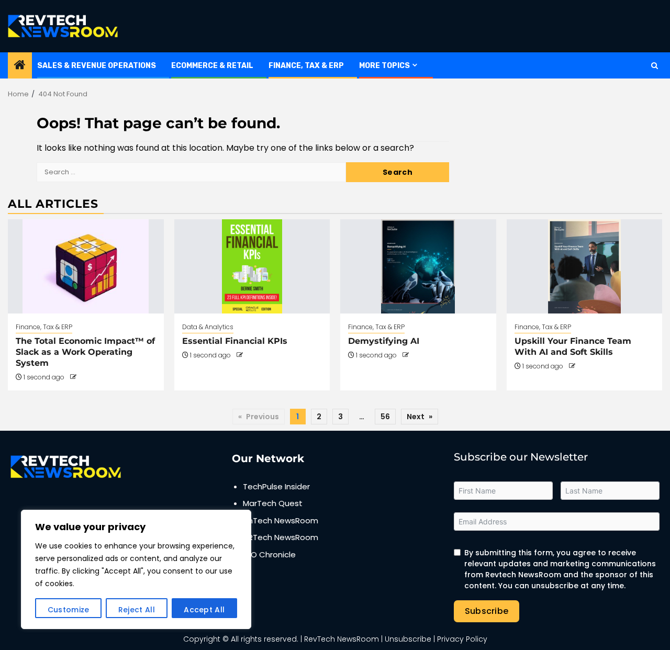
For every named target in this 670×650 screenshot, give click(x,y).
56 (385, 416)
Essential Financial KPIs (234, 341)
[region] (136, 569)
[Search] (654, 65)
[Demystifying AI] (418, 266)
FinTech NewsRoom (280, 520)
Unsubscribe (408, 639)
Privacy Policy (462, 639)
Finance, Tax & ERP (306, 65)
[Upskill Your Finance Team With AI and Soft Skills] (585, 266)
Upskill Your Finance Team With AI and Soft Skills (573, 346)
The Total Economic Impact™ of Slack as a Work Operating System (85, 352)
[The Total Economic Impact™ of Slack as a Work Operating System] (86, 266)
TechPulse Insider (276, 486)
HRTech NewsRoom (280, 537)
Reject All (136, 609)
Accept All (204, 609)
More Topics (384, 65)
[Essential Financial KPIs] (252, 266)
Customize (69, 609)
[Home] (20, 65)
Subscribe (487, 611)
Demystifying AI (383, 341)
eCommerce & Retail (212, 65)
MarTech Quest (273, 503)
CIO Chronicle (269, 554)
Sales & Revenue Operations (96, 65)
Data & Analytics (207, 326)
